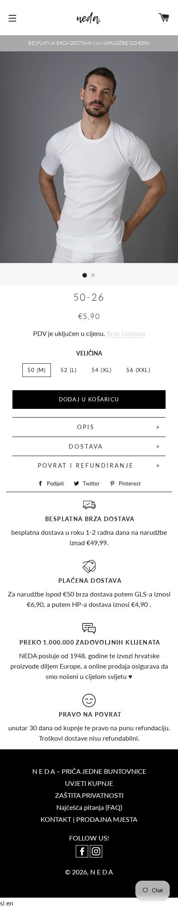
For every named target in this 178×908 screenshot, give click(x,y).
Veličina (89, 353)
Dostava (86, 446)
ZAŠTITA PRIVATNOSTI (89, 795)
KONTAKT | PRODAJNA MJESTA (89, 819)
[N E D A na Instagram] (96, 852)
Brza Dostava (126, 333)
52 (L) (68, 370)
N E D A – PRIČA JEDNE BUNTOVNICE (89, 771)
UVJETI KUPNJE (89, 783)
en (9, 903)
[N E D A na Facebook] (83, 852)
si (3, 903)
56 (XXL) (138, 370)
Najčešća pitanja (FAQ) (89, 807)
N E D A (101, 872)
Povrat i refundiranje (86, 465)
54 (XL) (101, 370)
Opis (86, 426)
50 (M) (36, 370)
